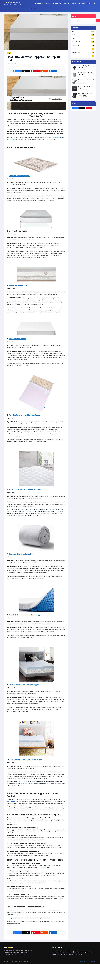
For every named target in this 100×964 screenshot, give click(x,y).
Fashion (47, 3)
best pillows (10, 139)
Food (64, 3)
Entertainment (39, 3)
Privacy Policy (83, 961)
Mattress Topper (12, 801)
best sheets (57, 137)
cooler (44, 867)
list (14, 912)
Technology (81, 3)
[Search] (94, 3)
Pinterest (89, 108)
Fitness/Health (56, 3)
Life (69, 3)
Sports (74, 3)
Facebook (75, 108)
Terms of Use (92, 961)
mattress (12, 910)
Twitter (82, 108)
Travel (89, 3)
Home (6, 9)
